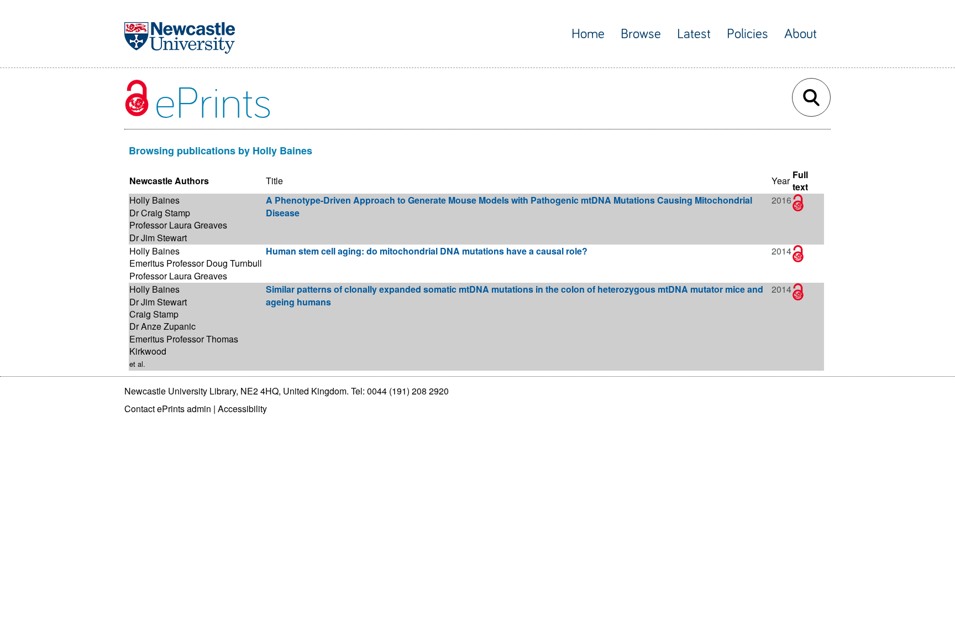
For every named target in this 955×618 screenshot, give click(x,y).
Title (274, 180)
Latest (694, 34)
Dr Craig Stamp (159, 212)
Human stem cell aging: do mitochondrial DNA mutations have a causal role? (426, 251)
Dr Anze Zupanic (162, 326)
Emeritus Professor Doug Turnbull (195, 263)
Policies (747, 34)
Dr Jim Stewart (158, 237)
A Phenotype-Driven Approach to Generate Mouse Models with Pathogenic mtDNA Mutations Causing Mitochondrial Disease (509, 206)
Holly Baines (154, 200)
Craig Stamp (154, 314)
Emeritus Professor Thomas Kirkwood (183, 345)
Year (781, 180)
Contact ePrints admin (167, 408)
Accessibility (242, 408)
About (800, 34)
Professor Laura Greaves (178, 225)
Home (588, 34)
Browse (641, 34)
